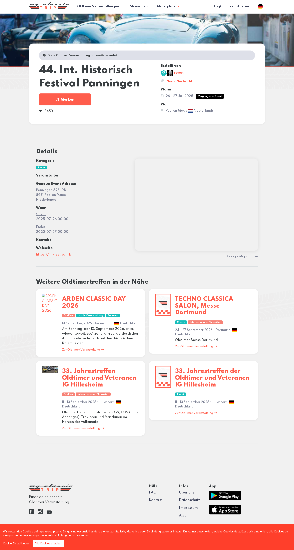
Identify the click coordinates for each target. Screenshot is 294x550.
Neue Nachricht (179, 81)
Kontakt (155, 500)
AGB (183, 515)
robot (178, 72)
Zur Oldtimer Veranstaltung (81, 349)
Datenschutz (189, 500)
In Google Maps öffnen (240, 256)
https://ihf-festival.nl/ (54, 254)
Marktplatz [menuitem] (166, 6)
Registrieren (239, 6)
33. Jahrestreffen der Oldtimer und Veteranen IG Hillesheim (212, 378)
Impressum (188, 508)
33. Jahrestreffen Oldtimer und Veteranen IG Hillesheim (99, 378)
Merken (67, 99)
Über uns (186, 492)
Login (218, 6)
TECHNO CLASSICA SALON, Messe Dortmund (204, 306)
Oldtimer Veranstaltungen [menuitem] (98, 6)
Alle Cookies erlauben (48, 543)
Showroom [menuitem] (139, 6)
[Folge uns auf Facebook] (31, 513)
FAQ (152, 492)
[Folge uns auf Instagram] (40, 513)
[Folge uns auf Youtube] (49, 513)
